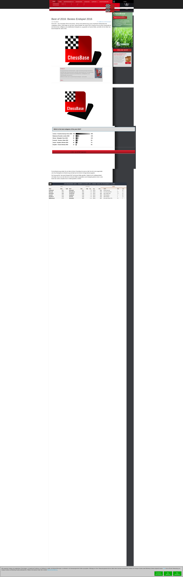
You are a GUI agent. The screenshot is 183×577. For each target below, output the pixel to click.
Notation (87, 186)
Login (124, 1)
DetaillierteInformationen (158, 573)
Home (60, 1)
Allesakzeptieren (177, 573)
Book (62, 186)
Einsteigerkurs (104, 1)
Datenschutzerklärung (52, 570)
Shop (54, 1)
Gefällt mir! (101, 21)
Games (113, 186)
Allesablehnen (168, 573)
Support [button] (94, 1)
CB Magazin (79, 1)
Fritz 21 (62, 68)
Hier (164, 568)
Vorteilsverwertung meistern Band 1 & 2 (120, 54)
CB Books (87, 1)
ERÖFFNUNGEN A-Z (68, 1)
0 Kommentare (107, 21)
